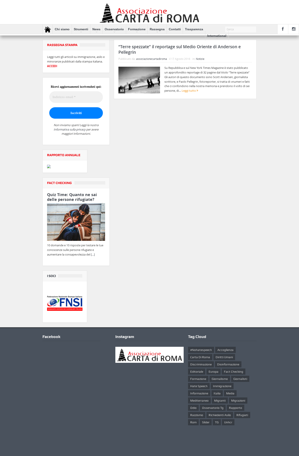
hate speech (199, 386)
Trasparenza (194, 29)
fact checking (233, 371)
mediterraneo (199, 400)
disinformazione (228, 364)
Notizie (200, 59)
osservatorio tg (212, 408)
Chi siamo (62, 29)
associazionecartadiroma (151, 59)
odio (193, 408)
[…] (93, 254)
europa (213, 371)
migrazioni (238, 400)
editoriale (196, 371)
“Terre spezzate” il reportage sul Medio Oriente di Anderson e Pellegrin (179, 49)
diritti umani (224, 357)
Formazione (137, 29)
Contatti (175, 29)
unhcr (228, 422)
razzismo (196, 415)
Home (48, 29)
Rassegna (157, 29)
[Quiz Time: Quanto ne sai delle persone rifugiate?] (76, 223)
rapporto (235, 408)
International (216, 36)
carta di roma (200, 357)
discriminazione (201, 364)
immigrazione (222, 386)
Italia (217, 393)
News (96, 29)
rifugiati (242, 415)
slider (205, 422)
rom (193, 422)
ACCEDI (52, 66)
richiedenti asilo (220, 415)
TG (217, 422)
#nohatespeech (201, 350)
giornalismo (220, 379)
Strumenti (81, 29)
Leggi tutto (189, 91)
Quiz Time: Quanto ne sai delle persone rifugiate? (72, 197)
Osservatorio (114, 29)
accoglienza (225, 350)
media (230, 393)
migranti (220, 400)
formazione (198, 379)
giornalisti (240, 379)
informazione (199, 393)
